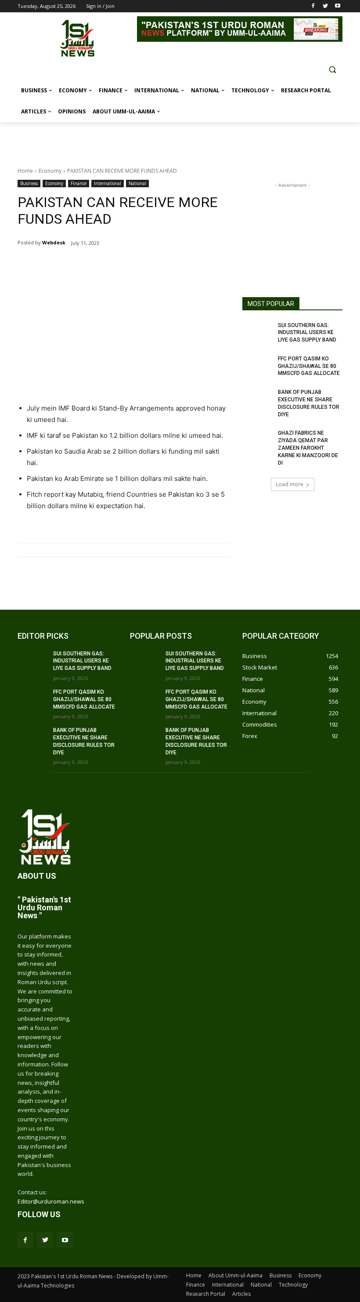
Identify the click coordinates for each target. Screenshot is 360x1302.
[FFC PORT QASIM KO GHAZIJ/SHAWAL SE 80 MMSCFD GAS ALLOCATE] (257, 365)
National (137, 183)
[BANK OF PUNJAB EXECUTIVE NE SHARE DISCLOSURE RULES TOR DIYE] (257, 399)
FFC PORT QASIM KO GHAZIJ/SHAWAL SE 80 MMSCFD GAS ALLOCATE (309, 366)
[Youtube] (337, 6)
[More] (142, 265)
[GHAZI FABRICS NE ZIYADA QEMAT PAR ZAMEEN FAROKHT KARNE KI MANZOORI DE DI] (257, 440)
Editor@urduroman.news (51, 1201)
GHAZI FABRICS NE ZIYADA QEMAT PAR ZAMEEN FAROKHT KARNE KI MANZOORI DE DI (308, 448)
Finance (78, 183)
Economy (50, 171)
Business (29, 183)
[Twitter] (325, 6)
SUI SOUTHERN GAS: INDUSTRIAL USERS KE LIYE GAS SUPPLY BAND (307, 332)
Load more (289, 484)
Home (25, 171)
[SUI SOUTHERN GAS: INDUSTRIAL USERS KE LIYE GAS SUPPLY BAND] (257, 332)
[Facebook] (313, 6)
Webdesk (53, 242)
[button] (332, 69)
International (107, 183)
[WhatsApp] (121, 265)
